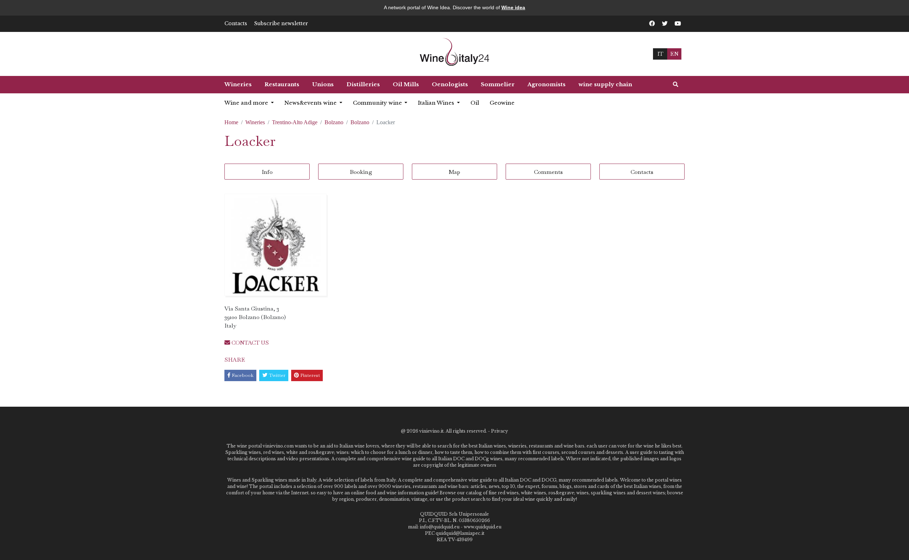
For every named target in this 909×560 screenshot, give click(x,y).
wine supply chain (605, 84)
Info (267, 172)
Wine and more (247, 102)
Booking (361, 172)
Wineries (238, 84)
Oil (474, 102)
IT (660, 53)
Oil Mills (406, 84)
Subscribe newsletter (281, 23)
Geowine (502, 102)
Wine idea (513, 7)
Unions (323, 84)
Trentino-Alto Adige (294, 122)
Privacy (499, 431)
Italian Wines (437, 102)
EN (674, 53)
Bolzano (334, 122)
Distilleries (363, 84)
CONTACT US (249, 342)
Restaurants (282, 84)
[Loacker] (275, 245)
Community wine (378, 102)
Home (231, 122)
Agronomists (546, 84)
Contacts (235, 23)
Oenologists (450, 84)
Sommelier (498, 84)
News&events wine (311, 102)
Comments (548, 172)
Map (454, 172)
